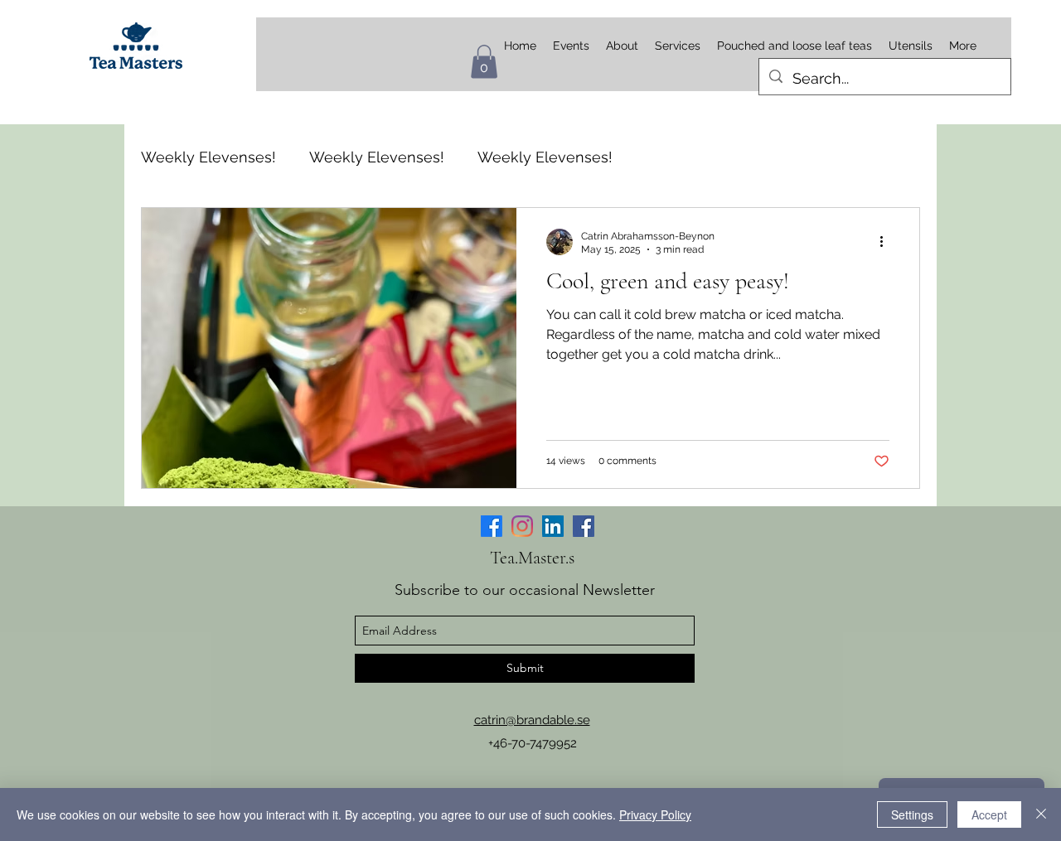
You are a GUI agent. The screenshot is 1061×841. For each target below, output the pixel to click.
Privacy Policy (655, 814)
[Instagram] (522, 526)
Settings (912, 814)
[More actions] (887, 242)
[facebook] (583, 526)
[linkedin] (553, 526)
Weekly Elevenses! (208, 157)
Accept (989, 814)
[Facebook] (491, 526)
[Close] (1041, 814)
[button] (484, 62)
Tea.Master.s (532, 557)
